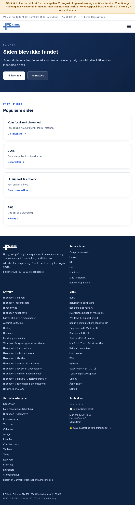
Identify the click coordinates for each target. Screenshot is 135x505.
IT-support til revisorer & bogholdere (22, 368)
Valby (6, 454)
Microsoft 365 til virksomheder (19, 318)
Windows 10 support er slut (83, 318)
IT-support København (15, 313)
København (9, 404)
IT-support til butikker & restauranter (22, 373)
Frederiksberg (10, 419)
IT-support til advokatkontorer (19, 353)
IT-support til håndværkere (17, 348)
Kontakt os (37, 75)
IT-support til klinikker (14, 358)
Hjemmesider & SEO (13, 389)
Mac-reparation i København (18, 409)
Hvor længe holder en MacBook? (86, 313)
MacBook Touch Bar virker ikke (86, 343)
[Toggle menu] (129, 26)
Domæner (8, 333)
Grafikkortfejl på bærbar (81, 338)
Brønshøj (8, 464)
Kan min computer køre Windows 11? (88, 323)
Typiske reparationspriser (82, 373)
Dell (71, 267)
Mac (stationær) (77, 277)
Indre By (7, 439)
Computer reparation (80, 252)
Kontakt (73, 389)
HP (70, 262)
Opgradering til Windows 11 (83, 328)
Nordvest (8, 459)
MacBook (74, 272)
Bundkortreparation (79, 282)
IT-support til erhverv (14, 297)
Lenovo (73, 257)
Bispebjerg (8, 469)
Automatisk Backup (13, 323)
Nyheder (74, 363)
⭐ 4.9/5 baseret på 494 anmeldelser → (90, 428)
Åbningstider (75, 383)
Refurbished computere (81, 302)
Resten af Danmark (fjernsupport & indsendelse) (28, 480)
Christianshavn (11, 444)
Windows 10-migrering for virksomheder (24, 343)
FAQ (71, 358)
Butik (72, 297)
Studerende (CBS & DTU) (82, 368)
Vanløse (7, 449)
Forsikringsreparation (14, 338)
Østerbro (8, 429)
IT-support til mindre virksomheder (21, 363)
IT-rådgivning (10, 307)
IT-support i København (15, 414)
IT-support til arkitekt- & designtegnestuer (25, 378)
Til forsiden (14, 75)
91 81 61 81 (71, 17)
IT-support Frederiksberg (16, 302)
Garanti (73, 378)
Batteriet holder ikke (79, 348)
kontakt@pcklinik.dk (94, 17)
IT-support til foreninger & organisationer (24, 383)
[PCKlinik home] (11, 26)
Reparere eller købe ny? (81, 307)
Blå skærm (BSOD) (79, 333)
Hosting (7, 328)
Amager (7, 434)
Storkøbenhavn (11, 474)
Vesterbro (8, 424)
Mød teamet (75, 353)
